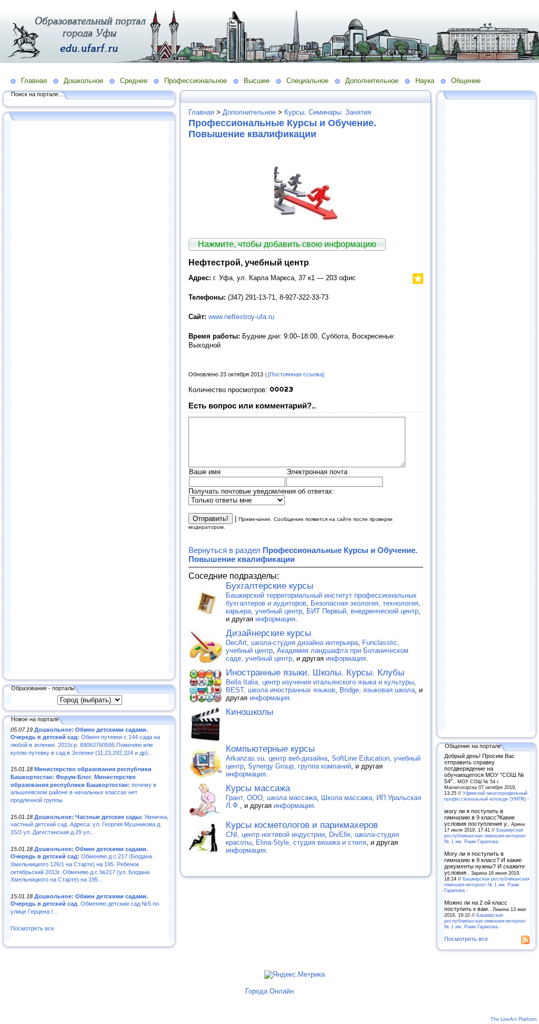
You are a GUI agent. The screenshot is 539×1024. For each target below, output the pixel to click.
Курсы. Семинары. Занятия (327, 112)
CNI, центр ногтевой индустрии (275, 834)
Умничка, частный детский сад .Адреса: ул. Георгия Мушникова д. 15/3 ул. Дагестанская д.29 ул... (89, 824)
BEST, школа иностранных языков (280, 690)
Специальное (307, 81)
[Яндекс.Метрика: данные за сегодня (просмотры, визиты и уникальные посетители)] (294, 974)
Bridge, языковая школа (377, 690)
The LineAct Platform (514, 1019)
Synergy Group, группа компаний (299, 766)
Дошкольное (83, 81)
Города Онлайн (269, 991)
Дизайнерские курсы (268, 633)
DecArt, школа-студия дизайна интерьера (292, 643)
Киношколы (249, 712)
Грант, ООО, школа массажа (271, 798)
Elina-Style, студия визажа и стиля (311, 842)
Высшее (257, 81)
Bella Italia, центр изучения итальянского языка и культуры (320, 682)
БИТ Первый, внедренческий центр (362, 611)
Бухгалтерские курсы (269, 586)
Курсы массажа (258, 788)
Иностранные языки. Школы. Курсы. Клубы (315, 673)
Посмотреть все (32, 928)
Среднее (133, 81)
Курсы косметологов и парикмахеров (302, 825)
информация (275, 619)
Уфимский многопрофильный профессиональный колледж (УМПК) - (486, 796)
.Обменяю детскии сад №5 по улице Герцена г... (85, 904)
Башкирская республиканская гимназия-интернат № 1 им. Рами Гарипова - (485, 835)
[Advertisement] (89, 398)
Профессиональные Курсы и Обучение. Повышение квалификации (282, 128)
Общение (466, 81)
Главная (34, 81)
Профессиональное (195, 81)
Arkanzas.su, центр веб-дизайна (276, 758)
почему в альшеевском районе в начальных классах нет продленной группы (83, 784)
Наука (424, 81)
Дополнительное (371, 81)
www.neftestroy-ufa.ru (241, 317)
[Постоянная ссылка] (296, 374)
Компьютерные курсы (270, 749)
